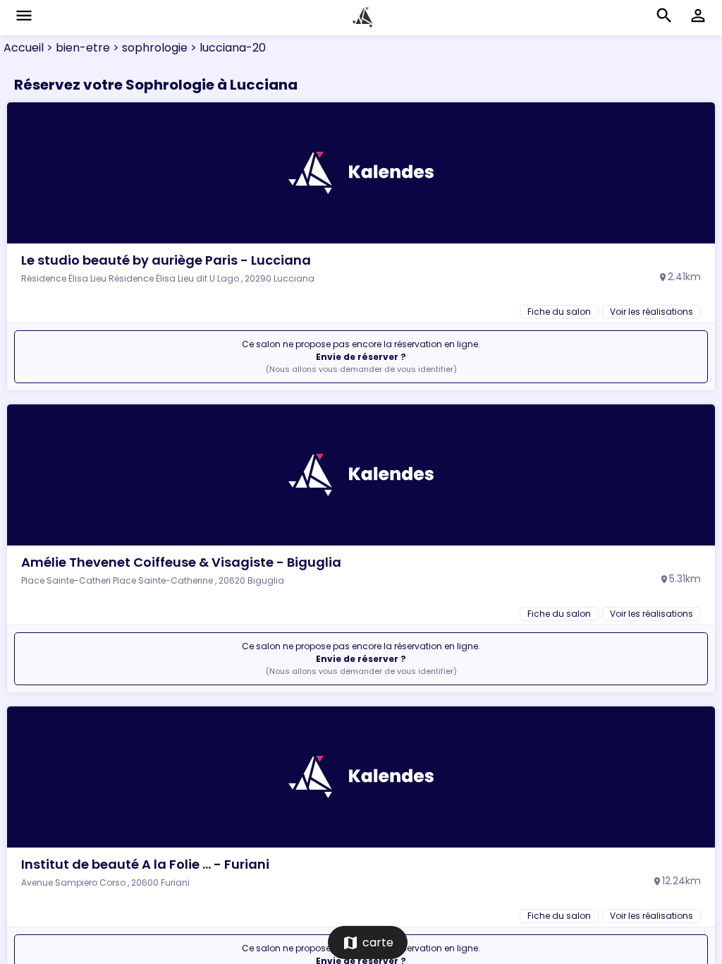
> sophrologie (149, 48)
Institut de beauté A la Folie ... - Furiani (145, 864)
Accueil (24, 48)
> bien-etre (77, 48)
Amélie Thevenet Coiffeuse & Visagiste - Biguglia (181, 562)
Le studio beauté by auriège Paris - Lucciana (166, 260)
